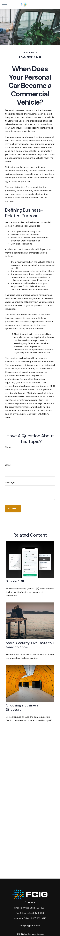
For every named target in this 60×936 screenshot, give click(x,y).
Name (8, 447)
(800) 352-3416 (38, 918)
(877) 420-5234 (38, 907)
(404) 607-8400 (35, 913)
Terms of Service (36, 934)
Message (10, 482)
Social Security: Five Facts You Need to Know (30, 645)
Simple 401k (15, 581)
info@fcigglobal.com (30, 925)
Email (7, 464)
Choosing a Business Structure (22, 707)
